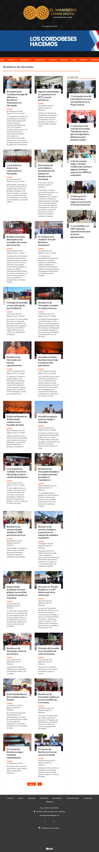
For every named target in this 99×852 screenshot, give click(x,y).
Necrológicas (57, 798)
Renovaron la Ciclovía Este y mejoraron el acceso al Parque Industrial (80, 200)
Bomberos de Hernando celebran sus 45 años (16, 651)
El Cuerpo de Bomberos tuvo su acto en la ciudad (47, 752)
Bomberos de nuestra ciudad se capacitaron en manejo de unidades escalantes (48, 532)
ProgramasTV (40, 60)
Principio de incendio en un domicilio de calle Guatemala (48, 651)
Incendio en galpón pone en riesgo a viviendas (47, 419)
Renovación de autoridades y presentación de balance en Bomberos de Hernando (46, 172)
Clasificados (88, 798)
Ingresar (50, 802)
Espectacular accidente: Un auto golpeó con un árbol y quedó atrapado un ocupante (17, 592)
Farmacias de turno (72, 798)
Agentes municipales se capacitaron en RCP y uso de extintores (48, 95)
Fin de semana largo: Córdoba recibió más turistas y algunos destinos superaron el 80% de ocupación (81, 168)
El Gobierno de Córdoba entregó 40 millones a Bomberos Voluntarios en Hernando (17, 98)
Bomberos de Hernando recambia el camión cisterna (48, 305)
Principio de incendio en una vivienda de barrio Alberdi (17, 305)
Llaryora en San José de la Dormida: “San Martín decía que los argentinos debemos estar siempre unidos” (80, 132)
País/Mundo (24, 60)
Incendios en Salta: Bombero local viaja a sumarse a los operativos (48, 361)
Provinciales (44, 798)
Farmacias (53, 60)
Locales (9, 109)
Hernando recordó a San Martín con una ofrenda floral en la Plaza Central (80, 100)
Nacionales (31, 798)
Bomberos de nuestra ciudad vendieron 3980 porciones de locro (16, 530)
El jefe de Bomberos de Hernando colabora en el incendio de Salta (17, 420)
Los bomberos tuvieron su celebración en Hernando (14, 169)
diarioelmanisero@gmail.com (49, 815)
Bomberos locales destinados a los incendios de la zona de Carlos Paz (17, 240)
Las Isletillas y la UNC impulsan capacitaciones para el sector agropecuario (80, 231)
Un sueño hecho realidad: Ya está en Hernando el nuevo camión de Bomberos (17, 472)
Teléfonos (64, 60)
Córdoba (11, 60)
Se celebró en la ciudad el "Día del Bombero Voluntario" (46, 240)
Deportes (83, 60)
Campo (73, 60)
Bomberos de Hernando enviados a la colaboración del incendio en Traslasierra (48, 474)
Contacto (10, 798)
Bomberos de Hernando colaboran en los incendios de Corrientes (48, 698)
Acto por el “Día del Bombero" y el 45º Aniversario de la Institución (48, 590)
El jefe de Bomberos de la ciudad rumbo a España (17, 697)
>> (40, 784)
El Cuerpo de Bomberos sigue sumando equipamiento (15, 753)
